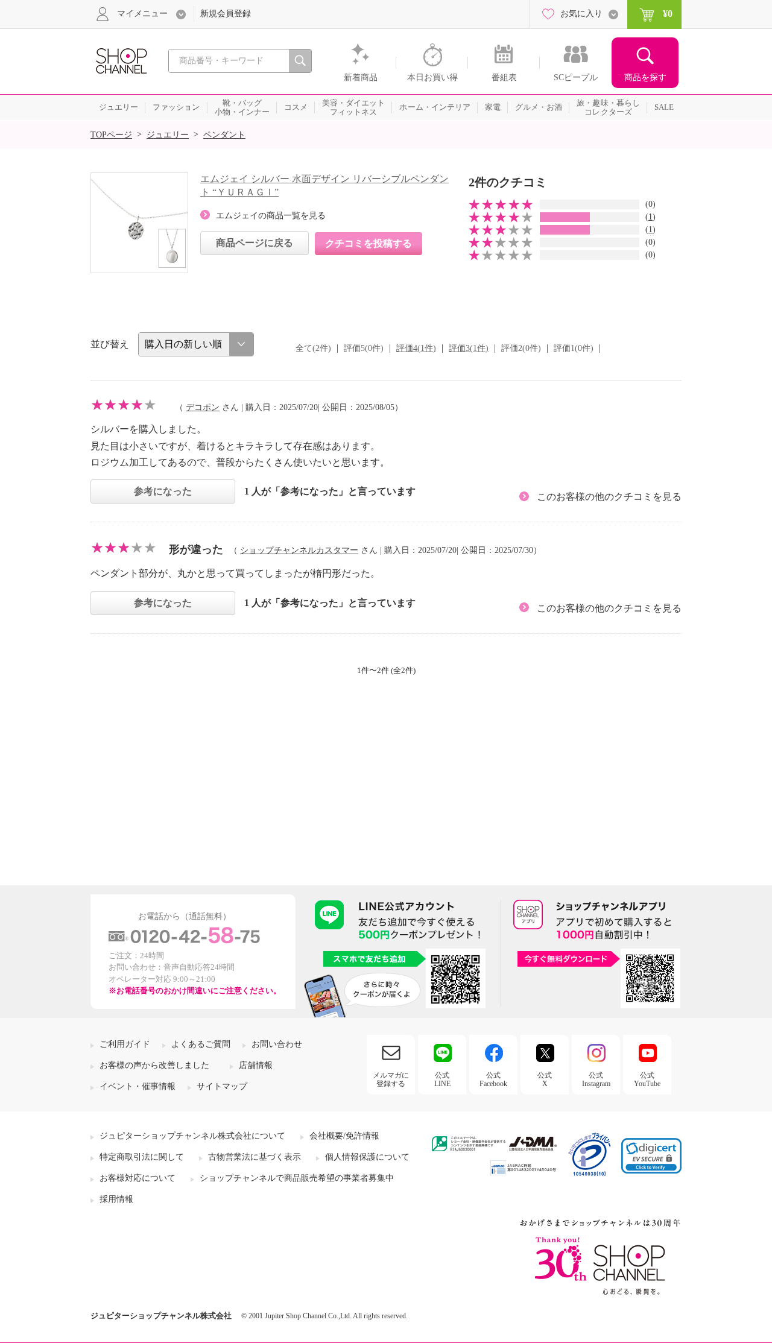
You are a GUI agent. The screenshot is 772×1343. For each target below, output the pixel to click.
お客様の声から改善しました (154, 1065)
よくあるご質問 (200, 1044)
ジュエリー (168, 134)
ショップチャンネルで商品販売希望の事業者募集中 (297, 1178)
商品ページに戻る (254, 243)
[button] (651, 1156)
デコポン (203, 407)
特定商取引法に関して (142, 1156)
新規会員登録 (225, 13)
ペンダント (224, 134)
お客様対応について (138, 1178)
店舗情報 (256, 1065)
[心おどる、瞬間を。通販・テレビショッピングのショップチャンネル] (120, 60)
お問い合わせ (277, 1044)
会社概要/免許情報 (344, 1135)
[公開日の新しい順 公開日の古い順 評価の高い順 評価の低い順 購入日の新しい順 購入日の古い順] (196, 344)
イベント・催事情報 (138, 1086)
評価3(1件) (469, 348)
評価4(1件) (416, 348)
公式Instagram (596, 1079)
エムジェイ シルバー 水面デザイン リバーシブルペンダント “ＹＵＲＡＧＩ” (324, 185)
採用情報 (116, 1199)
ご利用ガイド (125, 1044)
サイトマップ (222, 1086)
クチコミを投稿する (368, 243)
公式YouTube (647, 1079)
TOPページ (111, 134)
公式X (544, 1079)
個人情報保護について (367, 1156)
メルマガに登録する (391, 1079)
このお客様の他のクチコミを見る (609, 496)
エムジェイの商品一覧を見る (271, 215)
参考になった (163, 491)
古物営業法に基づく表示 (254, 1156)
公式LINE (442, 1079)
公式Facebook (493, 1079)
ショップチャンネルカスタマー (299, 550)
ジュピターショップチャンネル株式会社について (192, 1135)
